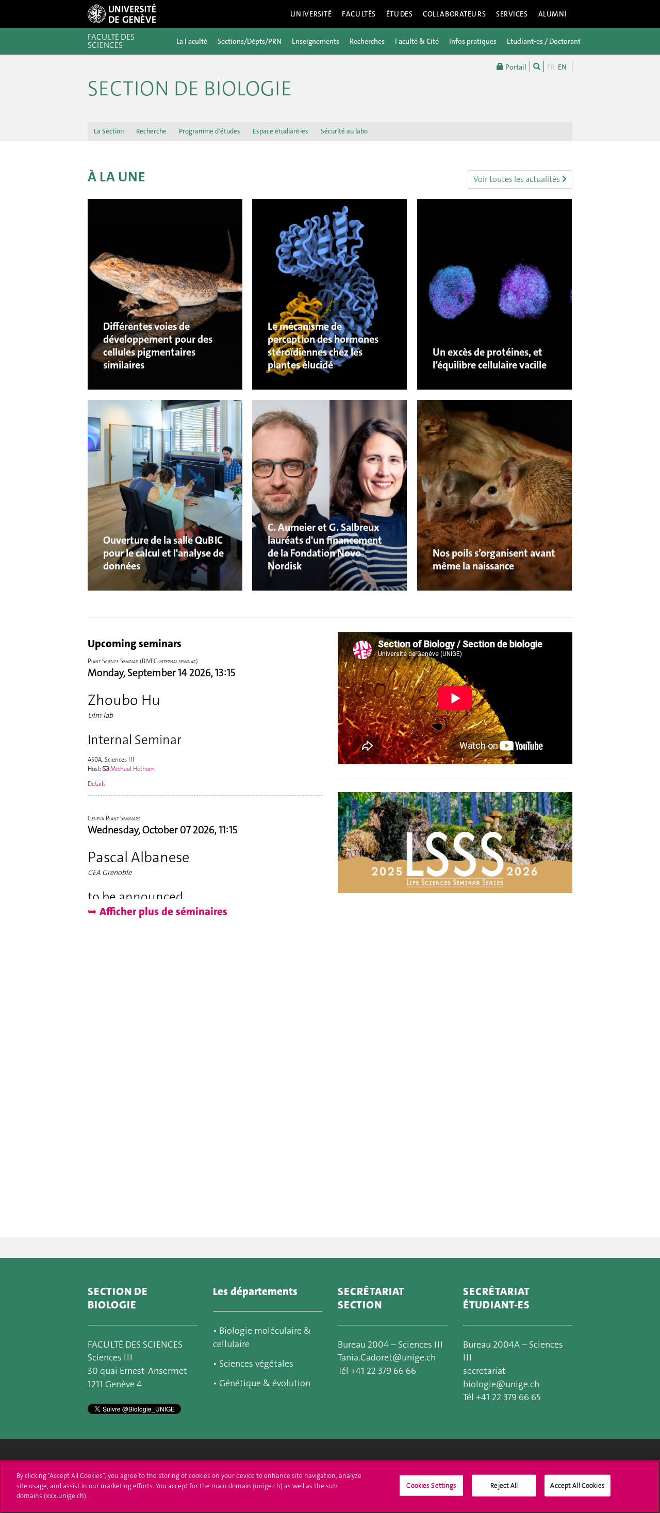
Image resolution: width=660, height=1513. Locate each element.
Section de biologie (190, 88)
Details (97, 784)
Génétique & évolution (264, 1383)
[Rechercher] (536, 66)
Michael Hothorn (132, 769)
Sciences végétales (256, 1363)
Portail (515, 67)
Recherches (367, 41)
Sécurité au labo (344, 131)
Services (512, 14)
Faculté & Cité (417, 41)
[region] (330, 1486)
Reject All (504, 1485)
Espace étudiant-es (280, 131)
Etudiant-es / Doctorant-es (548, 41)
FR (551, 67)
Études (399, 14)
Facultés (359, 14)
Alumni (552, 14)
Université (311, 14)
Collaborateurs (454, 14)
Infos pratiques (473, 41)
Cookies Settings (431, 1485)
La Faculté (191, 41)
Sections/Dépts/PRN (250, 41)
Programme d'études (209, 131)
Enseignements (315, 41)
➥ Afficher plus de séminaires (157, 911)
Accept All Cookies (577, 1485)
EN (562, 67)
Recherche (151, 131)
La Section (109, 131)
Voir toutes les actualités (517, 179)
